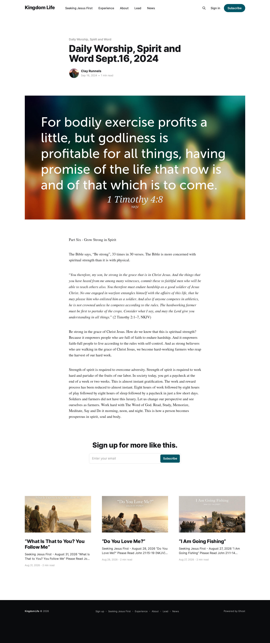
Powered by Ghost (234, 611)
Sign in (215, 8)
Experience (106, 8)
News (151, 8)
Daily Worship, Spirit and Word (90, 39)
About (124, 8)
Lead (137, 8)
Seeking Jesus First (79, 8)
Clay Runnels (91, 71)
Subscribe (235, 8)
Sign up (100, 611)
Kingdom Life (40, 8)
